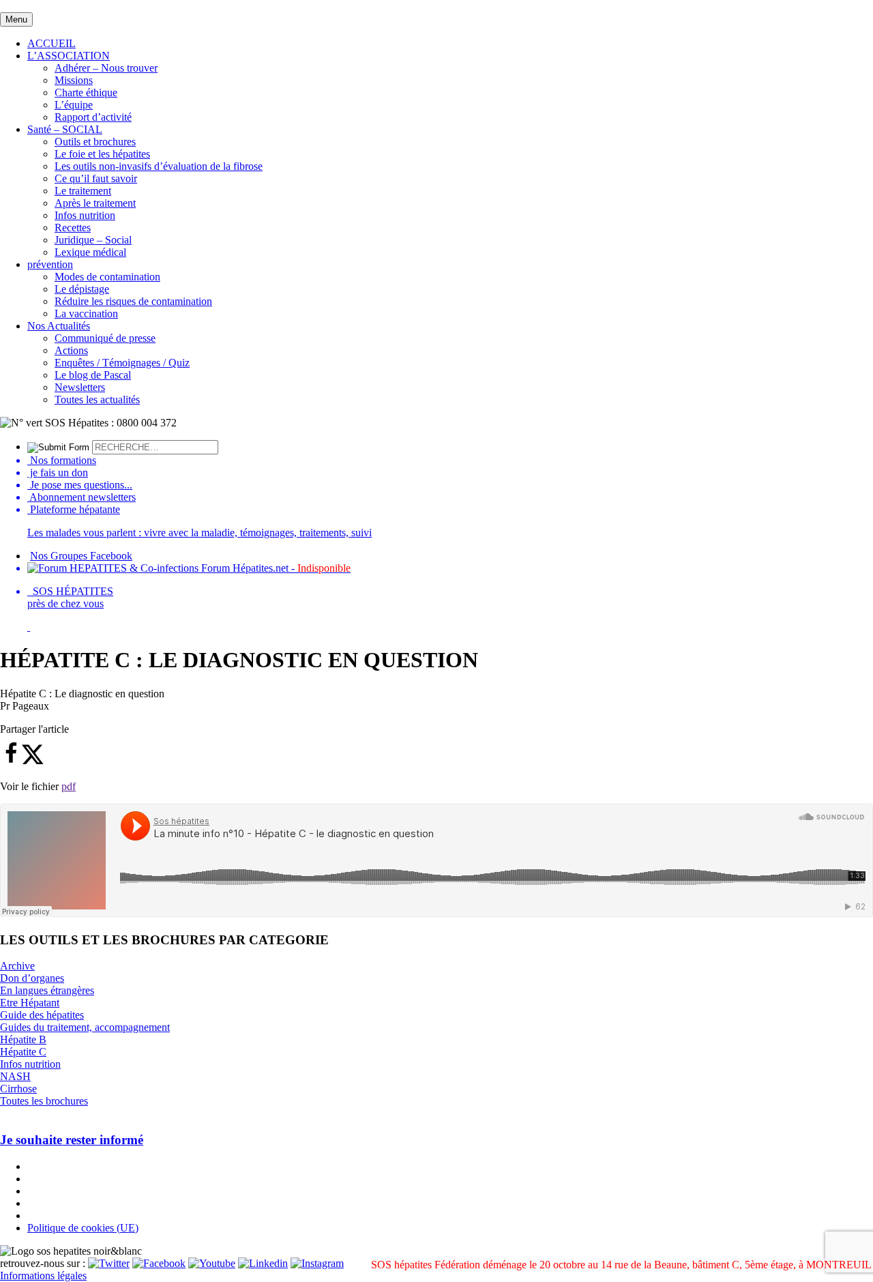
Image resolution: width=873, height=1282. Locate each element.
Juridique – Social (93, 240)
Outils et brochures (95, 141)
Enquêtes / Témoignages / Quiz (122, 362)
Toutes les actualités (97, 399)
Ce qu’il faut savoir (96, 178)
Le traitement (83, 190)
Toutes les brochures (44, 1101)
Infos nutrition (85, 215)
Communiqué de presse (105, 338)
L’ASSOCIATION (68, 55)
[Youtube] (211, 1263)
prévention (50, 264)
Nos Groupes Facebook (81, 556)
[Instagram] (317, 1263)
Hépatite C (23, 1052)
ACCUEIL (51, 43)
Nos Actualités (58, 326)
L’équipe (74, 105)
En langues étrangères (47, 990)
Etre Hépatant (29, 1002)
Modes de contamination (107, 276)
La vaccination (86, 313)
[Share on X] (33, 761)
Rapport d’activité (93, 117)
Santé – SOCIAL (64, 129)
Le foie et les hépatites (102, 154)
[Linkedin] (263, 1263)
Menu (16, 19)
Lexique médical (90, 252)
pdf (68, 786)
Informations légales (43, 1275)
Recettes (73, 227)
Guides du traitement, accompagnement (85, 1027)
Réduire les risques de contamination (133, 301)
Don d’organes (32, 978)
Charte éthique (86, 92)
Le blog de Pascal (93, 375)
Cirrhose (18, 1088)
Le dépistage (82, 289)
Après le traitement (95, 203)
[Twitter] (109, 1263)
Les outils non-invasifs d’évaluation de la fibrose (159, 166)
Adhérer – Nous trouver (106, 68)
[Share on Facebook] (11, 761)
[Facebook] (159, 1263)
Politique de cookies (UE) (82, 1228)
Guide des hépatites (42, 1015)
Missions (74, 80)
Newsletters (80, 387)
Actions (71, 350)
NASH (15, 1076)
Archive (17, 966)
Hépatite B (23, 1039)
